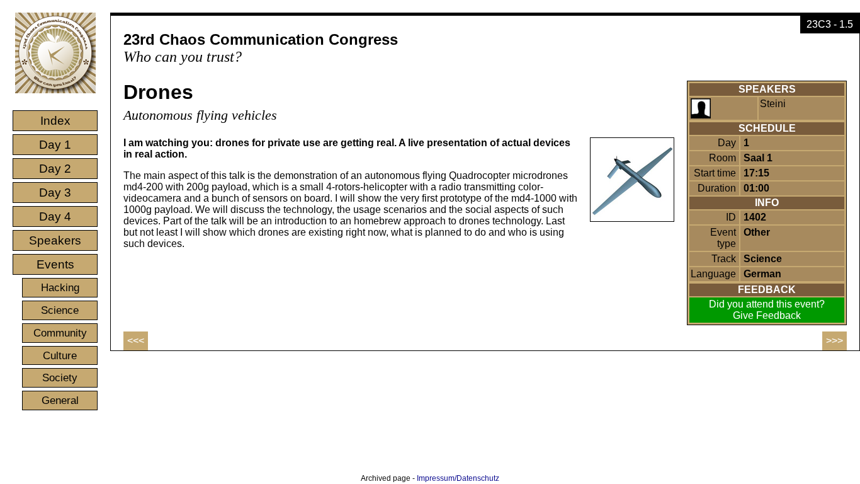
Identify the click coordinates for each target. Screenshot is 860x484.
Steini (773, 103)
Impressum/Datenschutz (458, 478)
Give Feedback (767, 315)
